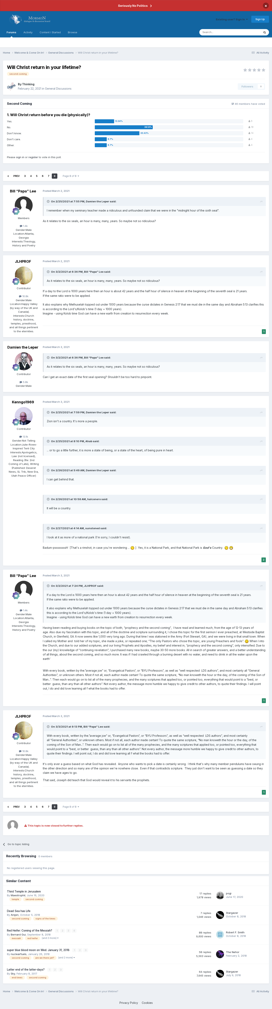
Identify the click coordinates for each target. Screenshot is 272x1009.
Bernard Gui (18, 934)
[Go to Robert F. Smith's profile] (220, 934)
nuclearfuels (18, 954)
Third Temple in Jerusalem (24, 891)
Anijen (15, 914)
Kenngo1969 (23, 402)
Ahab (88, 441)
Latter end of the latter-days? (26, 969)
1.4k (25, 225)
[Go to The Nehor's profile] (220, 954)
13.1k (25, 436)
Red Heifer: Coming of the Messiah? (30, 930)
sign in (20, 157)
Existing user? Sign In (231, 19)
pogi (228, 893)
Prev (16, 175)
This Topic (248, 32)
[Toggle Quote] (48, 201)
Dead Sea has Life (18, 911)
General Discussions (58, 88)
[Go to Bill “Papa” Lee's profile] (24, 205)
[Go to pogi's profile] (220, 895)
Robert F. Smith (235, 932)
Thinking (28, 84)
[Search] (264, 32)
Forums (11, 32)
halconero (94, 499)
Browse (72, 32)
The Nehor (232, 952)
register (33, 157)
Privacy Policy (128, 1002)
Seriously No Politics (133, 5)
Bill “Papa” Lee (23, 191)
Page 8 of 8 (70, 175)
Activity (27, 32)
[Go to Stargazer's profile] (220, 915)
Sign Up (260, 19)
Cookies (147, 1002)
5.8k (25, 382)
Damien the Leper (97, 201)
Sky (13, 973)
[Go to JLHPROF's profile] (24, 275)
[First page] (8, 176)
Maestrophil (18, 895)
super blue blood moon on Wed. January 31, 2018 (38, 950)
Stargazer (232, 912)
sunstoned (92, 528)
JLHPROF (23, 261)
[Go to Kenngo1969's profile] (24, 416)
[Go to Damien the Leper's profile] (24, 361)
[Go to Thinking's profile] (11, 86)
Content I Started (50, 32)
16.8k (25, 296)
